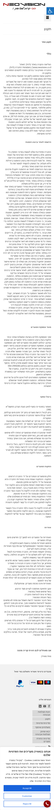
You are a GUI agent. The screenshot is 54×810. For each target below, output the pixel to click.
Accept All (27, 788)
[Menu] (47, 17)
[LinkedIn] (40, 706)
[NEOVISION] (24, 6)
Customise (27, 796)
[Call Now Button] (47, 804)
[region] (27, 778)
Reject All (27, 804)
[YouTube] (45, 706)
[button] (50, 11)
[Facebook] (49, 706)
